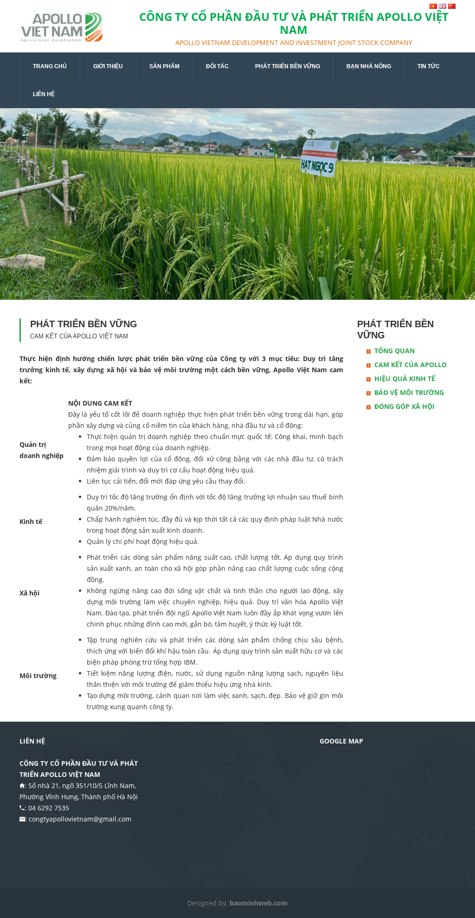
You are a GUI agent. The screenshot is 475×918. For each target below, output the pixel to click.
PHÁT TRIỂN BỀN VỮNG (287, 66)
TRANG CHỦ (50, 66)
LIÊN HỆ (44, 94)
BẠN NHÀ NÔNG (369, 66)
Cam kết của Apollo (410, 364)
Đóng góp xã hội (404, 406)
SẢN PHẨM (164, 66)
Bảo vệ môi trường (409, 392)
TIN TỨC (428, 66)
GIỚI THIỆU (108, 66)
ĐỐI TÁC (217, 66)
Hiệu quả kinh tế (404, 378)
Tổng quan (394, 350)
